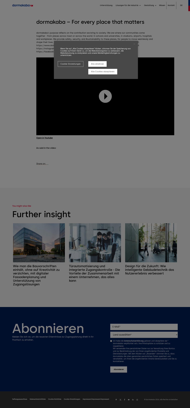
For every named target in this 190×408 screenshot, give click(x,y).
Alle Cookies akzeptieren (103, 72)
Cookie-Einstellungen (70, 64)
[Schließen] (134, 44)
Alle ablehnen (97, 64)
